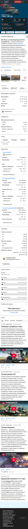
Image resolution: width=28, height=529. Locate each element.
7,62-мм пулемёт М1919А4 (9, 208)
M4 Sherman (19, 43)
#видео (3, 364)
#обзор (13, 364)
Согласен (23, 517)
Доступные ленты (7, 204)
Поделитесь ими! (14, 312)
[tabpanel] (14, 188)
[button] (27, 37)
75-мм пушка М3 (6, 152)
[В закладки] (9, 367)
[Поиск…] (23, 1)
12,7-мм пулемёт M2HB (8, 178)
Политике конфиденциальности (8, 525)
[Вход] (26, 1)
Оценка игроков (17, 70)
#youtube (8, 364)
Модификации (6, 263)
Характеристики (7, 70)
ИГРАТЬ (18, 1)
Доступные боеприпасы (9, 174)
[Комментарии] (6, 367)
